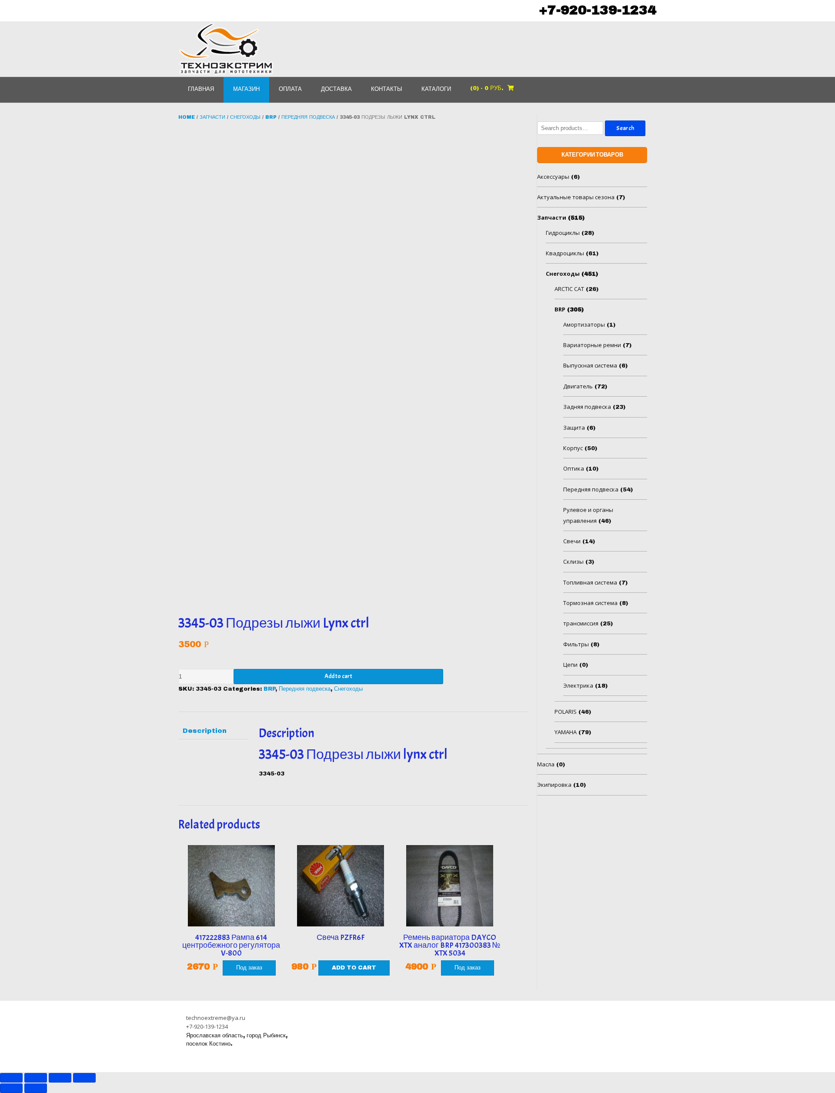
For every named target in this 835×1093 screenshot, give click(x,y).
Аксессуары (553, 176)
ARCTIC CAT (569, 289)
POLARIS (565, 711)
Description (205, 730)
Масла (545, 764)
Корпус (573, 448)
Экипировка (554, 785)
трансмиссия (580, 623)
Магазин (246, 89)
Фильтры (576, 644)
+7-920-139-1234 (597, 10)
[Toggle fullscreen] (60, 1078)
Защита (574, 427)
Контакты (386, 89)
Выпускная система (590, 365)
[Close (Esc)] (11, 1078)
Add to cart (338, 676)
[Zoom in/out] (84, 1078)
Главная (201, 89)
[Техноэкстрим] (226, 49)
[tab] (213, 731)
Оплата (290, 89)
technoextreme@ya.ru (215, 1018)
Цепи (570, 665)
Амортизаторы (584, 324)
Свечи (572, 541)
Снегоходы (245, 117)
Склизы (573, 561)
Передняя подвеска (308, 117)
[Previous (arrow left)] (11, 1088)
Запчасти (212, 117)
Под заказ (249, 968)
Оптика (573, 468)
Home (186, 117)
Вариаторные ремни (592, 345)
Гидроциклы (563, 233)
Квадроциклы (565, 253)
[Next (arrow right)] (35, 1088)
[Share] (35, 1078)
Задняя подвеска (587, 407)
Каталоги (436, 89)
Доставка (336, 89)
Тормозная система (590, 603)
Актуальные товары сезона (576, 197)
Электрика (578, 685)
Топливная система (590, 582)
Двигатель (578, 386)
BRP (271, 117)
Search (625, 128)
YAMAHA (565, 732)
